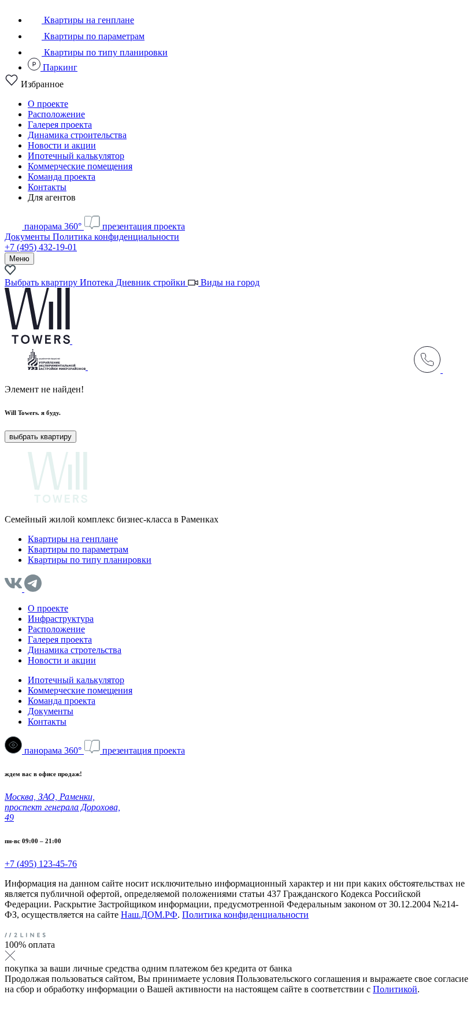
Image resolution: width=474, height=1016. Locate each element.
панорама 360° (53, 226)
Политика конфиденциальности (116, 237)
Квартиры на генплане (88, 20)
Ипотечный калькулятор (76, 156)
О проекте (48, 104)
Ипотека (98, 282)
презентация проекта (142, 226)
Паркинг (58, 67)
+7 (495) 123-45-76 (41, 864)
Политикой (395, 989)
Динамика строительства (77, 135)
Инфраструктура (61, 619)
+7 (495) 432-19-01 (41, 247)
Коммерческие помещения (80, 166)
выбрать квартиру (40, 436)
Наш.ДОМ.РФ (149, 914)
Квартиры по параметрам (93, 36)
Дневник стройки (152, 282)
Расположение (56, 114)
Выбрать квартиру (42, 282)
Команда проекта (61, 176)
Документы (29, 237)
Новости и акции (62, 145)
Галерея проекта (60, 124)
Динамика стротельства (74, 650)
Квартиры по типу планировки (105, 52)
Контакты (47, 187)
